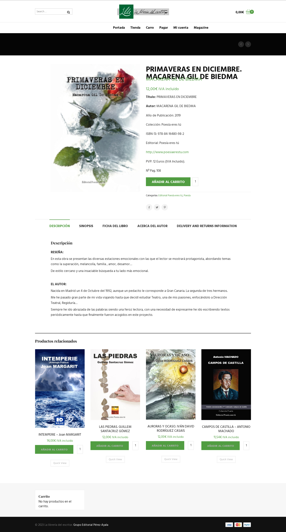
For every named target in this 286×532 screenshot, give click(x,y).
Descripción (59, 226)
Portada (119, 27)
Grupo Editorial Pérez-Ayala (90, 525)
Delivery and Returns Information (207, 226)
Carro (150, 27)
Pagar (163, 27)
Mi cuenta (180, 27)
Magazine (201, 27)
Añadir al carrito (168, 182)
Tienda (135, 27)
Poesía (187, 196)
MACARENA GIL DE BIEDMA (174, 79)
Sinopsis (86, 226)
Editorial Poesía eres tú (170, 196)
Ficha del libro (115, 226)
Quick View (60, 426)
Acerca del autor (152, 226)
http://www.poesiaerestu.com (167, 152)
